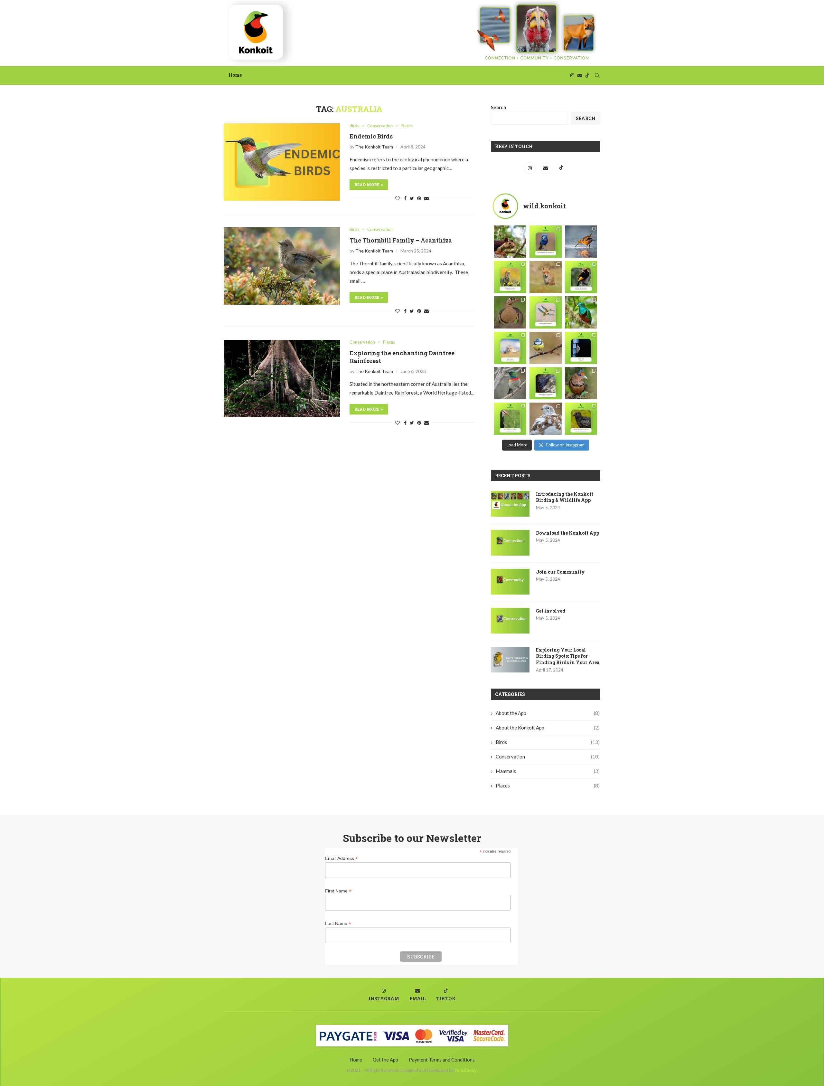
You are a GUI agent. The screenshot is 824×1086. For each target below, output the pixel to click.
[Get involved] (510, 621)
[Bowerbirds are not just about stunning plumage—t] (581, 277)
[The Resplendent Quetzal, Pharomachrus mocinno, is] (581, 312)
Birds (354, 125)
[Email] (579, 75)
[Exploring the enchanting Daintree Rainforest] (282, 378)
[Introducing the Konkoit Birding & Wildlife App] (510, 504)
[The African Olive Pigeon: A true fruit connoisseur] (545, 383)
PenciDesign (466, 1070)
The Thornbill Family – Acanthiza (401, 240)
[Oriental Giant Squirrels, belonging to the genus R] (510, 241)
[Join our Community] (510, 582)
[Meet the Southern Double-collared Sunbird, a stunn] (510, 383)
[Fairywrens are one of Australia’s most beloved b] (545, 241)
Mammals (548, 771)
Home (235, 75)
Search (498, 107)
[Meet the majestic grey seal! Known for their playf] (510, 348)
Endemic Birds (371, 136)
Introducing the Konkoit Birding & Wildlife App (564, 497)
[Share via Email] (426, 198)
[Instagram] (572, 75)
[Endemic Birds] (282, 162)
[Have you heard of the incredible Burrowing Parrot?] (545, 312)
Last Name (338, 923)
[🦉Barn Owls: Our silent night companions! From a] (581, 348)
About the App (548, 713)
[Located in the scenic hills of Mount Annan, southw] (581, 419)
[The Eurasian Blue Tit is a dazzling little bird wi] (545, 348)
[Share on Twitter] (412, 198)
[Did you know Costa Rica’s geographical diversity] (581, 383)
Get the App (385, 1059)
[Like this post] (397, 198)
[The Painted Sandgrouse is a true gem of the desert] (510, 312)
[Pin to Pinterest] (419, 198)
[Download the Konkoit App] (510, 543)
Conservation (380, 125)
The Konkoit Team (374, 146)
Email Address (341, 858)
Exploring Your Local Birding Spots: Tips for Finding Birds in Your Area (567, 656)
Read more (366, 184)
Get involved (550, 611)
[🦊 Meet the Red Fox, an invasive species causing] (545, 277)
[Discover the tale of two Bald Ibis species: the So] (510, 419)
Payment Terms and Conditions (442, 1059)
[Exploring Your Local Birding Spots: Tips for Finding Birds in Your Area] (510, 659)
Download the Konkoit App (567, 533)
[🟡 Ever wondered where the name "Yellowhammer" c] (510, 277)
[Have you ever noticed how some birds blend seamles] (545, 419)
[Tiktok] (587, 75)
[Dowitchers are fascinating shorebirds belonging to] (581, 241)
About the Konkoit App (548, 727)
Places (407, 125)
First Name (338, 891)
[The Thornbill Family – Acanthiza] (282, 265)
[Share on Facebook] (405, 198)
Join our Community (560, 572)
